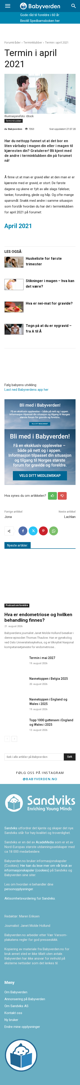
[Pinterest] (43, 530)
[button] (7, 6)
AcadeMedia (45, 842)
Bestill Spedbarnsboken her (40, 21)
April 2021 (18, 226)
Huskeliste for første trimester (44, 261)
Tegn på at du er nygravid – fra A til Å (49, 328)
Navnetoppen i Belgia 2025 (48, 678)
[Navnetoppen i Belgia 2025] (15, 682)
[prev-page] (7, 739)
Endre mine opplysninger (22, 1027)
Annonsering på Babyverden (24, 999)
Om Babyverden (15, 992)
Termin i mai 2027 (42, 658)
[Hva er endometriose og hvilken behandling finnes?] (40, 581)
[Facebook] (22, 530)
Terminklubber (33, 42)
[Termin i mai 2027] (15, 661)
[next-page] (14, 739)
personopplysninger (18, 889)
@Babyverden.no (40, 779)
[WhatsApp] (53, 530)
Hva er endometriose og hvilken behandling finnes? (38, 617)
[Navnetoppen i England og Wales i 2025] (15, 703)
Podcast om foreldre (17, 605)
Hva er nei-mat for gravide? (49, 303)
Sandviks (10, 828)
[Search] (74, 6)
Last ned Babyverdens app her (26, 390)
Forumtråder (12, 42)
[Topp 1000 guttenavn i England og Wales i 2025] (15, 723)
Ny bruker (11, 1020)
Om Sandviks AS (16, 1006)
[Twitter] (33, 530)
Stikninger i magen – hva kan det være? (50, 284)
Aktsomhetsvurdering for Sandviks (29, 898)
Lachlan (70, 517)
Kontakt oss (13, 1013)
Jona (8, 517)
